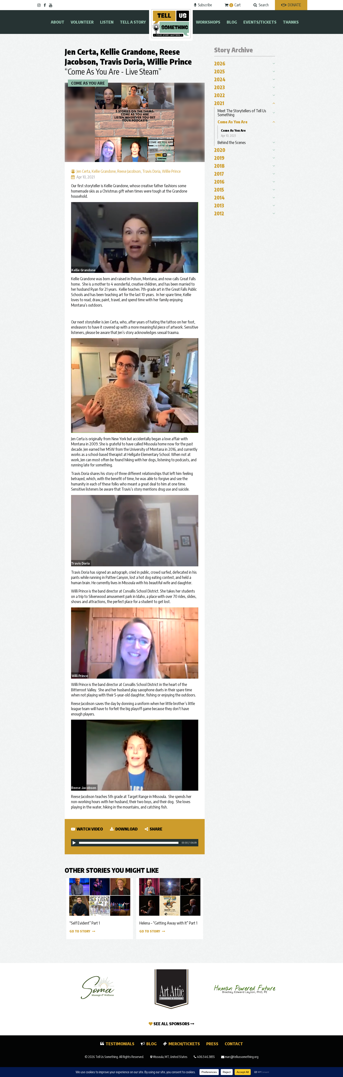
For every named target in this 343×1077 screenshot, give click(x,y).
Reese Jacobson (129, 171)
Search (264, 4)
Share (155, 828)
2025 (219, 71)
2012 (219, 213)
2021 (219, 103)
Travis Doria (121, 61)
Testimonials (120, 1043)
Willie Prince (169, 61)
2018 (219, 166)
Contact (234, 1043)
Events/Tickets (260, 21)
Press (212, 1043)
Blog (232, 21)
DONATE (294, 4)
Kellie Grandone (127, 52)
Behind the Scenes (232, 142)
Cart (235, 4)
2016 (219, 182)
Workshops (208, 21)
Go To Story (79, 931)
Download (126, 828)
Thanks (291, 21)
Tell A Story (133, 21)
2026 (219, 63)
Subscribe (205, 4)
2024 (219, 79)
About (57, 21)
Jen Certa (80, 52)
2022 (219, 95)
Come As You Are (88, 83)
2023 (219, 87)
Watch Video (89, 828)
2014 (219, 197)
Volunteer (82, 21)
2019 (219, 158)
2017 (219, 174)
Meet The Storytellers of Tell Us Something (242, 112)
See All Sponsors (171, 1023)
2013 (219, 205)
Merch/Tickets (184, 1043)
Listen (107, 21)
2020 (219, 150)
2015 (219, 190)
